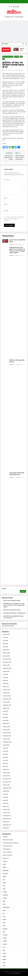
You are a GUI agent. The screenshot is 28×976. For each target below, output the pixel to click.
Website (6, 210)
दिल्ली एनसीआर (6, 907)
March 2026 (6, 649)
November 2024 (7, 699)
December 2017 (7, 815)
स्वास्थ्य (4, 953)
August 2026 (6, 634)
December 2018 (7, 779)
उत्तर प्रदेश (16, 56)
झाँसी (21, 56)
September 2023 (7, 742)
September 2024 (7, 705)
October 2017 (6, 822)
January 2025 (6, 692)
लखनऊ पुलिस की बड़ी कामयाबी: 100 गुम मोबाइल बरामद (14, 613)
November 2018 (7, 782)
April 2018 (5, 803)
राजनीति (4, 941)
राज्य (4, 947)
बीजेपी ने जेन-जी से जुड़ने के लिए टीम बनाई (11, 610)
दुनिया (4, 910)
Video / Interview (7, 852)
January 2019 (6, 775)
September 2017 (7, 825)
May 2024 (5, 717)
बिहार (4, 925)
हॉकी (4, 962)
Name (6, 198)
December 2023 (7, 732)
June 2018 (5, 797)
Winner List (6, 858)
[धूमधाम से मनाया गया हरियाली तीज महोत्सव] (16, 49)
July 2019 (5, 757)
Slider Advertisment (8, 839)
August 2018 (6, 791)
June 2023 (5, 751)
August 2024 (6, 708)
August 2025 (6, 671)
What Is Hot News (8, 56)
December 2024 (7, 696)
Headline (5, 836)
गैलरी (4, 889)
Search (4, 588)
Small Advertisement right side (10, 843)
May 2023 (5, 754)
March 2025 (6, 686)
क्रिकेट (4, 876)
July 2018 (5, 794)
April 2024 (5, 720)
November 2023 (7, 736)
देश (3, 59)
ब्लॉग (4, 932)
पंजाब (4, 916)
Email (6, 204)
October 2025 (6, 665)
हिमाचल (4, 959)
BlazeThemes (17, 973)
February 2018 (6, 809)
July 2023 (5, 748)
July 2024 (5, 711)
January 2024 (6, 729)
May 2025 (5, 680)
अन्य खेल (5, 861)
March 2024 (6, 723)
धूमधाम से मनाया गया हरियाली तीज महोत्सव (22, 49)
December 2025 (7, 659)
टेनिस (4, 904)
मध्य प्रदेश (5, 935)
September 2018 (7, 788)
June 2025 (5, 677)
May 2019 (5, 763)
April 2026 (5, 646)
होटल (4, 965)
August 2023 (6, 745)
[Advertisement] (14, 31)
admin (5, 70)
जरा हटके (5, 898)
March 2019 (6, 769)
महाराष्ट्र (5, 938)
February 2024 (6, 726)
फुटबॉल (4, 919)
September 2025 (7, 668)
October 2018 (6, 785)
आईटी (4, 864)
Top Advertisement (7, 846)
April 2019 (5, 766)
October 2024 (6, 702)
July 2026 (5, 637)
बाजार (4, 922)
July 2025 (5, 674)
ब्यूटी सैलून (5, 929)
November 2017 (7, 818)
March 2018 (6, 806)
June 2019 (5, 760)
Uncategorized (6, 849)
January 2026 (6, 656)
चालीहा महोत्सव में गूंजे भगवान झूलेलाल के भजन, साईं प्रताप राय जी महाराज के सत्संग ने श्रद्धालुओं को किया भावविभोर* (14, 605)
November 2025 (7, 662)
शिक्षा (4, 950)
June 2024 (5, 714)
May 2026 (5, 643)
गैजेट (4, 886)
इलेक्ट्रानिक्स (5, 870)
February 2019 (6, 772)
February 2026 (6, 653)
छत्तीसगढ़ (5, 892)
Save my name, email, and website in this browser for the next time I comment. (14, 218)
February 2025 (6, 689)
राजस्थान (5, 944)
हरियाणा (4, 956)
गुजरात (4, 882)
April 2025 (5, 683)
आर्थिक (4, 867)
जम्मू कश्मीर (5, 895)
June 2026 (5, 640)
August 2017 (6, 828)
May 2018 (5, 800)
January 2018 (6, 812)
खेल (4, 879)
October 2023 (6, 739)
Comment (7, 179)
